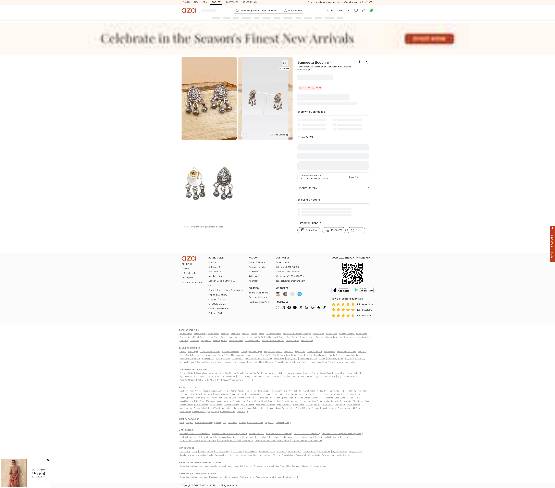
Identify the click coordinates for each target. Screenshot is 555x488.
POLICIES (254, 288)
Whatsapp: (290, 276)
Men (196, 2)
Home (186, 227)
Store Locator (282, 262)
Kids (205, 2)
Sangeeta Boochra (313, 62)
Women (186, 2)
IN (372, 485)
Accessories (232, 2)
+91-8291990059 (366, 2)
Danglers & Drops (215, 227)
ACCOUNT (254, 257)
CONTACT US (282, 257)
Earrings (203, 227)
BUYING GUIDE (216, 257)
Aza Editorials (250, 2)
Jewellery (216, 2)
